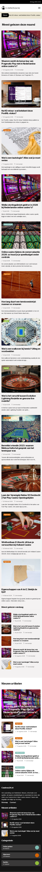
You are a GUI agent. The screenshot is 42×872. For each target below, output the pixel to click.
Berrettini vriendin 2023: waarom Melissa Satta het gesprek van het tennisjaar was (17, 448)
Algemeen (7, 83)
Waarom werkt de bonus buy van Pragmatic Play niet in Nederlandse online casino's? (18, 63)
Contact (13, 802)
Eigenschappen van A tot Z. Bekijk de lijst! (19, 590)
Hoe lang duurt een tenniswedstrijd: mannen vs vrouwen (18, 302)
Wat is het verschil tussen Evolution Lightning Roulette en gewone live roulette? (18, 398)
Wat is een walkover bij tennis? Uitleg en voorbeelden (20, 350)
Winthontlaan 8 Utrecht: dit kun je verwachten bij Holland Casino (17, 543)
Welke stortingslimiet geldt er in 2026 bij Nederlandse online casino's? (19, 206)
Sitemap (4, 802)
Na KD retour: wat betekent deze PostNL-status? (17, 112)
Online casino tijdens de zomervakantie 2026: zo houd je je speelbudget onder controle (20, 254)
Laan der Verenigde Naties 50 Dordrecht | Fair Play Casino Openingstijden (20, 496)
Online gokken (8, 33)
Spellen (6, 321)
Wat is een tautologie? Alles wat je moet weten (20, 159)
